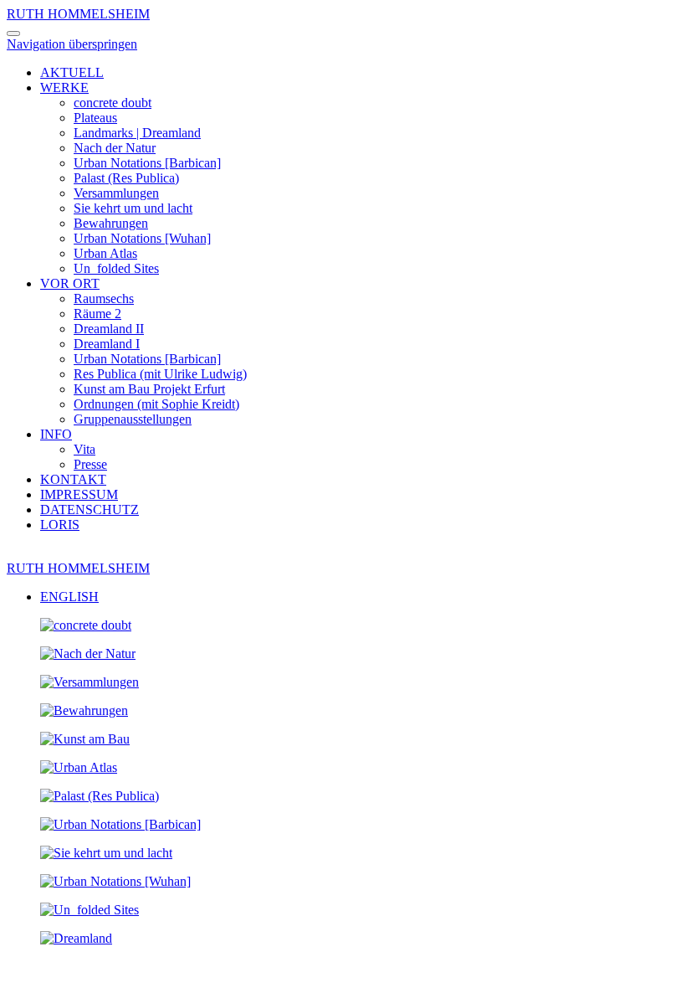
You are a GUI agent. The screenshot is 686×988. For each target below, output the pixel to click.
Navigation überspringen (72, 44)
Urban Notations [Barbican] (147, 163)
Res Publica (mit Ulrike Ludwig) (160, 374)
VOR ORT (70, 283)
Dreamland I (107, 344)
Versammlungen (116, 193)
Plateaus (95, 118)
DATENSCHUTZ (89, 509)
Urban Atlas (105, 253)
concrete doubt (112, 102)
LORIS (59, 524)
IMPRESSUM (79, 494)
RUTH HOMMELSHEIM (78, 14)
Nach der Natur (115, 148)
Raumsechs (104, 298)
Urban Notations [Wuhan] (142, 238)
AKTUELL (72, 72)
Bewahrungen (111, 223)
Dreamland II (109, 329)
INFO (56, 434)
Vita (84, 449)
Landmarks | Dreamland (137, 133)
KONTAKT (73, 479)
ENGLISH (69, 596)
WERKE (64, 87)
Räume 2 (97, 313)
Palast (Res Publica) (126, 178)
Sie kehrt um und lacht (133, 208)
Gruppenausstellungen (133, 419)
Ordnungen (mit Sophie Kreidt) (156, 404)
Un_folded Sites (116, 268)
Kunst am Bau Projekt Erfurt (149, 389)
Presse (90, 464)
